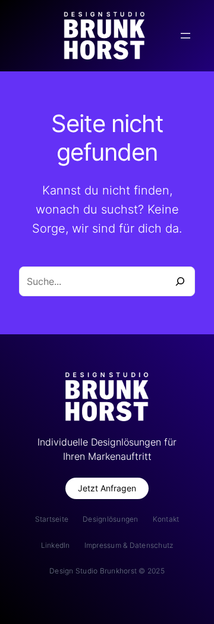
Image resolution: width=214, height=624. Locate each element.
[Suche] (180, 281)
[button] (106, 489)
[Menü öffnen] (185, 36)
